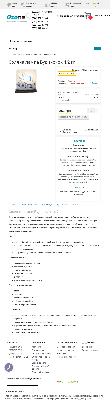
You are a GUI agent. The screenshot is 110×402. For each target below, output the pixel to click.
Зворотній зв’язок (40, 372)
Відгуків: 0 (76, 70)
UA (98, 3)
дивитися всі (63, 100)
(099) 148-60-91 (40, 28)
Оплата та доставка (41, 353)
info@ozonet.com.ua (18, 357)
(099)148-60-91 (16, 347)
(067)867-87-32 (16, 350)
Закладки (61, 353)
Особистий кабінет (66, 347)
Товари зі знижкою (91, 350)
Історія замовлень (65, 350)
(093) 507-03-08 (40, 25)
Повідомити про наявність (73, 117)
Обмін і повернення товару (41, 358)
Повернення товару (66, 357)
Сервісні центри (39, 363)
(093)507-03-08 (16, 353)
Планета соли (74, 81)
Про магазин (38, 350)
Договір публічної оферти (40, 367)
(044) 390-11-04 (40, 18)
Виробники (87, 347)
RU (95, 6)
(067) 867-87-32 (40, 21)
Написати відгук (90, 70)
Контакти (36, 347)
